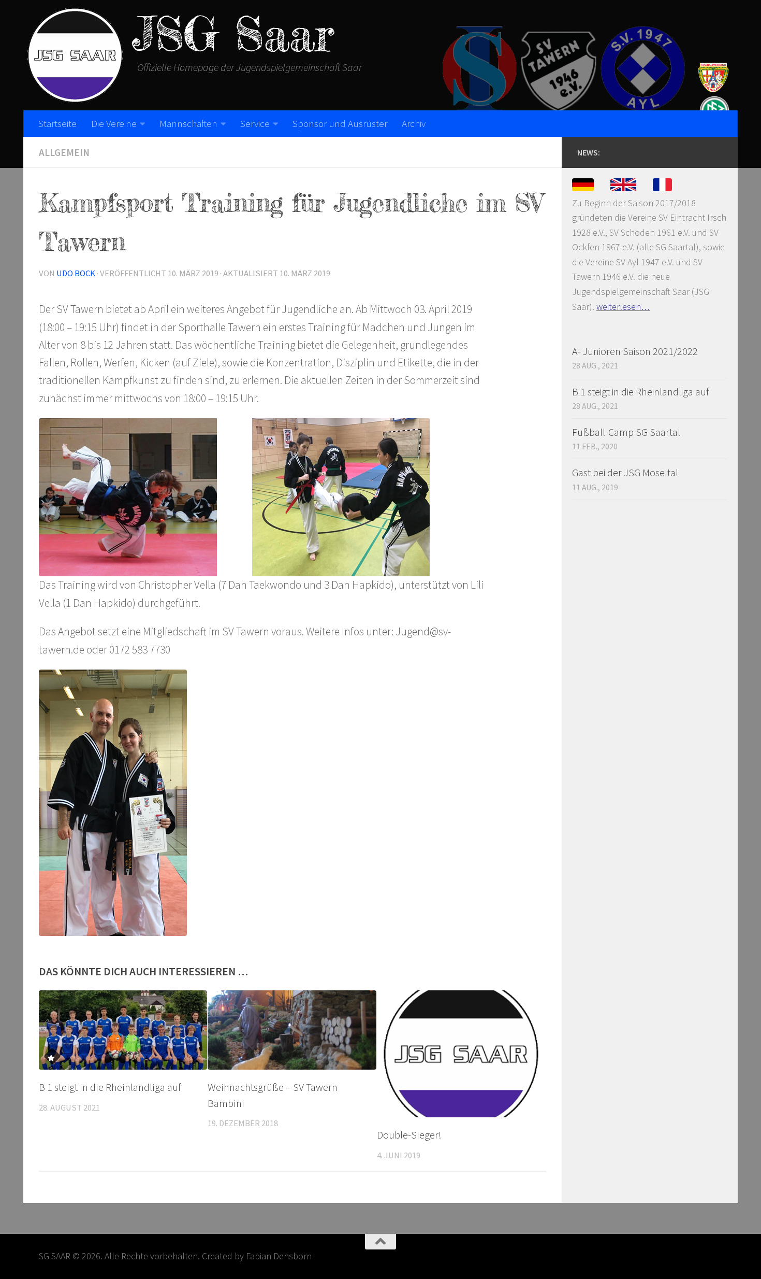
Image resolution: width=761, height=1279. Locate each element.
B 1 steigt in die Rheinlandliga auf (110, 1087)
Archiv (414, 123)
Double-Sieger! (409, 1135)
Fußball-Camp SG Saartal (626, 431)
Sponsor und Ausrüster (339, 123)
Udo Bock (75, 273)
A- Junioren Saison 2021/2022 (635, 351)
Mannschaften (188, 123)
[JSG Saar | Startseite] (75, 55)
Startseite (57, 123)
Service (255, 123)
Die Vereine (114, 123)
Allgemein (64, 152)
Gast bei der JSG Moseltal (625, 472)
